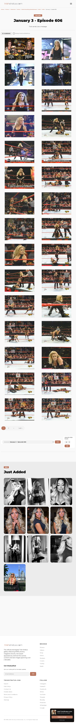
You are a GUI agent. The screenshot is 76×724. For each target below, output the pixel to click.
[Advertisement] (38, 615)
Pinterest (43, 702)
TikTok (42, 692)
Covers (42, 661)
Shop (41, 653)
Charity (42, 663)
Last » (20, 428)
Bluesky (42, 700)
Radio (41, 666)
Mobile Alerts (8, 692)
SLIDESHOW (7, 33)
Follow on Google (62, 717)
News (42, 655)
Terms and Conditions (10, 694)
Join (33, 673)
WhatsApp (43, 705)
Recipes (42, 658)
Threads (42, 697)
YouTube (42, 694)
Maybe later (62, 719)
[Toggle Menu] (71, 4)
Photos (42, 647)
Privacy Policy (8, 697)
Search (6, 683)
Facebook (43, 689)
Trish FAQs (7, 686)
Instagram (43, 683)
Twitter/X (42, 686)
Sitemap (6, 700)
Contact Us (7, 689)
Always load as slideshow (22, 33)
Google (42, 708)
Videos (42, 650)
